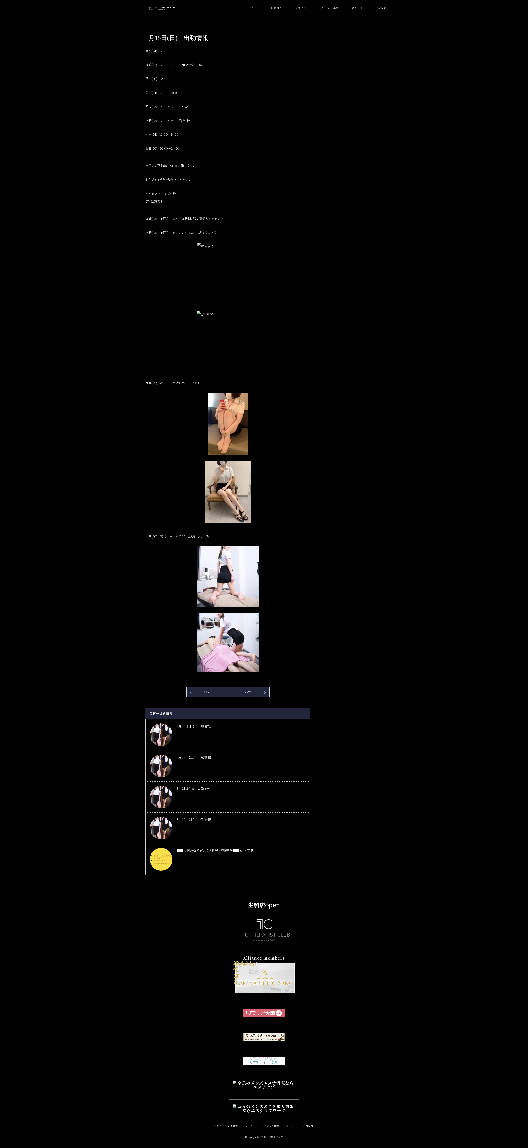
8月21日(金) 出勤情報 (194, 788)
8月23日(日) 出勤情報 (194, 726)
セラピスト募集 (329, 8)
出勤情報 (277, 8)
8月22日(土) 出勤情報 (194, 757)
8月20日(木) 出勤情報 (194, 819)
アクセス (357, 8)
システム (300, 8)
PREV (207, 692)
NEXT (248, 692)
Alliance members (264, 958)
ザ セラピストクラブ (271, 1137)
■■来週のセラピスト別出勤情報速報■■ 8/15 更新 (215, 850)
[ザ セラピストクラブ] (264, 943)
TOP (255, 8)
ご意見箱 (381, 8)
